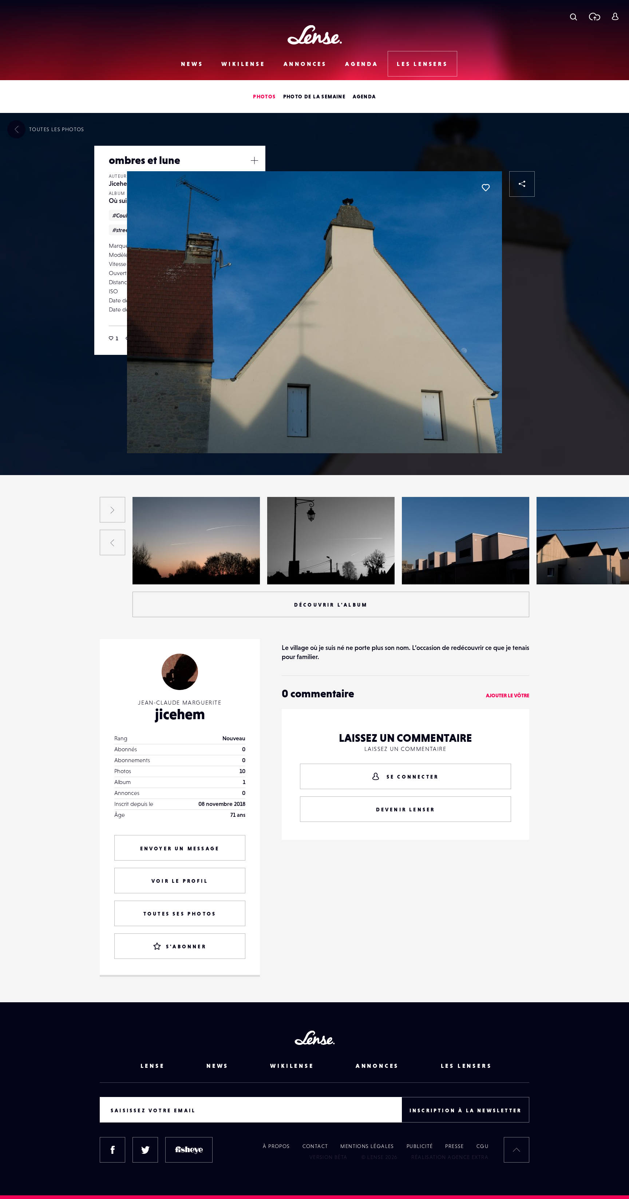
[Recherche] (573, 16)
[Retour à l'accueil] (315, 34)
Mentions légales (367, 1146)
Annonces (305, 63)
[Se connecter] (615, 16)
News (192, 63)
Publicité (420, 1146)
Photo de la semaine (314, 96)
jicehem (180, 714)
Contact (315, 1146)
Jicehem (120, 183)
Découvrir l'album (331, 605)
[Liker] (485, 187)
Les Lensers (422, 63)
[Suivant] (112, 509)
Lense (153, 1065)
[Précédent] (112, 542)
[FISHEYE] (189, 1150)
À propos (276, 1146)
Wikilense (243, 63)
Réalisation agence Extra (449, 1157)
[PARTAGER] (522, 184)
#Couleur (124, 215)
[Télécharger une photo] (594, 16)
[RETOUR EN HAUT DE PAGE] (516, 1150)
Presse (454, 1146)
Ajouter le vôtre (507, 695)
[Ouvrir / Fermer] (254, 160)
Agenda (362, 63)
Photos (264, 96)
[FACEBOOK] (112, 1150)
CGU (482, 1146)
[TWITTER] (145, 1150)
